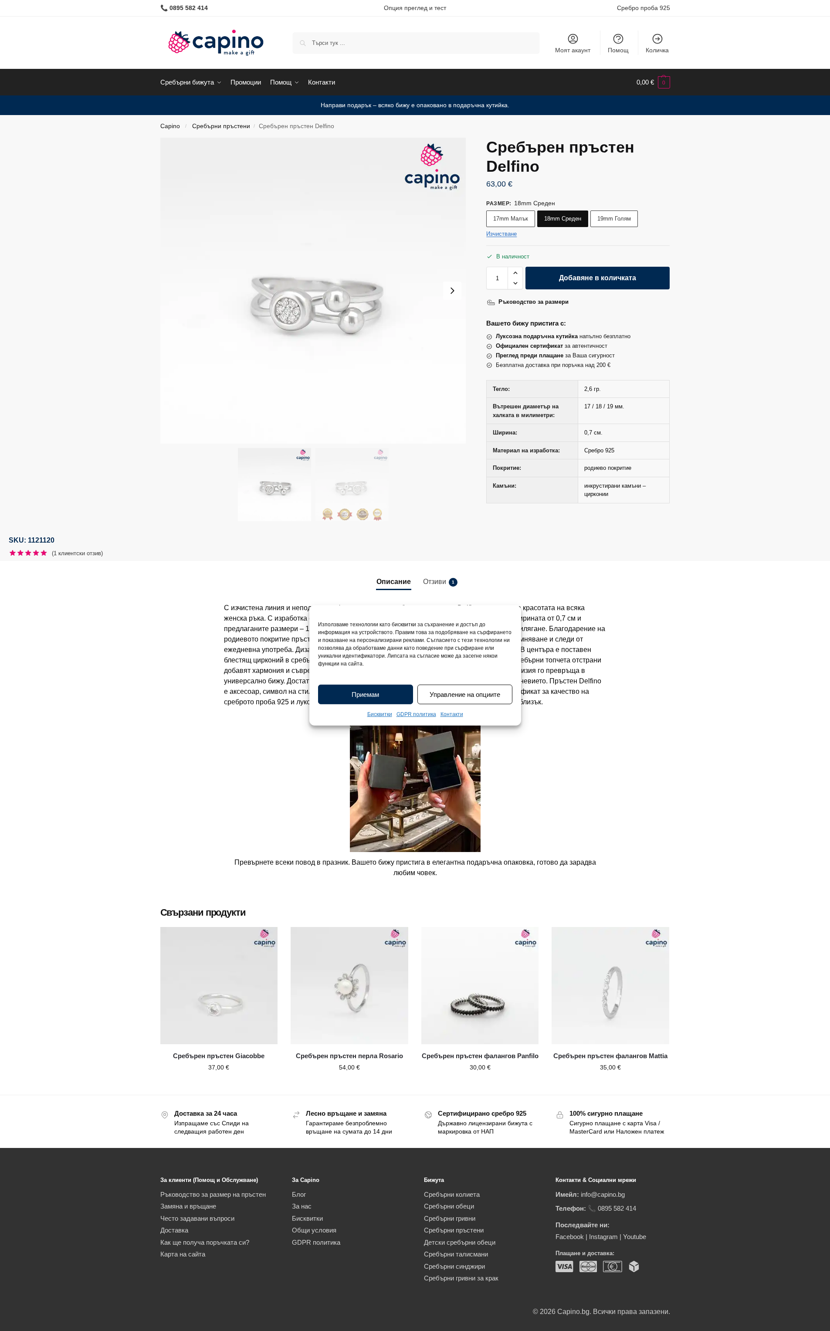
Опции (219, 1086)
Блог (299, 1194)
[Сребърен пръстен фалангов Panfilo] (480, 986)
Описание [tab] (393, 581)
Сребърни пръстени (221, 126)
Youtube (634, 1236)
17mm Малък (510, 218)
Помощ (618, 50)
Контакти (451, 714)
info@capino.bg (603, 1194)
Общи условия (314, 1230)
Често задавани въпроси (197, 1218)
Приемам (365, 694)
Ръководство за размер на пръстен (213, 1194)
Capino (170, 126)
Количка (657, 50)
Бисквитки (379, 714)
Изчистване (501, 234)
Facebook (570, 1236)
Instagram (603, 1236)
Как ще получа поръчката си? (204, 1242)
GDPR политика (416, 714)
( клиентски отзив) (77, 553)
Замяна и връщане (188, 1206)
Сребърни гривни (449, 1218)
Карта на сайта (182, 1254)
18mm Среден (562, 218)
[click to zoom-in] (313, 291)
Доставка (174, 1230)
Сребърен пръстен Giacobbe (218, 1055)
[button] (653, 82)
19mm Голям (614, 218)
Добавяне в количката (597, 278)
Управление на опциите (465, 694)
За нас (302, 1206)
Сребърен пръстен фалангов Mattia (610, 1055)
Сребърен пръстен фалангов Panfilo (480, 1055)
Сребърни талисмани (456, 1254)
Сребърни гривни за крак (461, 1278)
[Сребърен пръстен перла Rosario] (349, 986)
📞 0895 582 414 (612, 1208)
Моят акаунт (572, 50)
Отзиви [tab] (438, 581)
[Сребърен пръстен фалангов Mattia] (610, 986)
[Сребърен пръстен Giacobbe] (219, 986)
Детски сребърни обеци (459, 1242)
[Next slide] (452, 291)
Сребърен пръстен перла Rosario (349, 1055)
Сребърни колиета (452, 1194)
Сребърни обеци (449, 1206)
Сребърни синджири (454, 1266)
